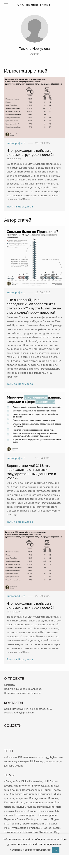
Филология (45, 831)
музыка (19, 765)
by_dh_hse (51, 757)
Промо (26, 823)
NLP (32, 761)
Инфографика (16, 143)
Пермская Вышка (14, 819)
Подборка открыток (37, 819)
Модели (20, 806)
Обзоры (31, 810)
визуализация (20, 761)
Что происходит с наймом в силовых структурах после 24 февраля (30, 154)
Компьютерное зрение (39, 802)
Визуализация (40, 785)
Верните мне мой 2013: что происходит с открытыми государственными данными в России (31, 471)
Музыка (31, 806)
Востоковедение (32, 789)
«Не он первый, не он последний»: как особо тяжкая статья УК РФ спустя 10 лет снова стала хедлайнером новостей (34, 306)
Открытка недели (24, 815)
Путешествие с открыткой (25, 827)
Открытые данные (48, 815)
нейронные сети (33, 757)
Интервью (46, 793)
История (53, 798)
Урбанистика (30, 831)
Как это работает (14, 802)
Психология (38, 823)
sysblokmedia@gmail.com (19, 712)
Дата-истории (31, 793)
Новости (20, 810)
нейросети (10, 757)
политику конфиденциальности (30, 850)
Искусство (22, 798)
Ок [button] (55, 849)
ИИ (20, 757)
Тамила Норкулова (20, 206)
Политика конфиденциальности (23, 688)
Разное (47, 827)
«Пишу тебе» (12, 781)
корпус (40, 761)
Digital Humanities (31, 781)
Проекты (15, 823)
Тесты (56, 827)
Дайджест (15, 793)
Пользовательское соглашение (22, 693)
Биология (25, 785)
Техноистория (12, 831)
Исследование (38, 798)
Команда (9, 684)
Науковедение (45, 806)
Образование (46, 810)
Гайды (47, 789)
